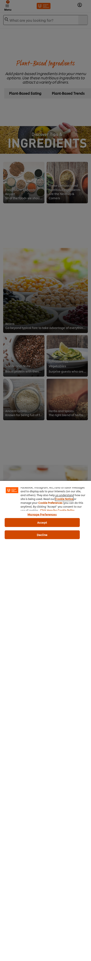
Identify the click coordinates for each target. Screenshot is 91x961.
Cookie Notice (64, 499)
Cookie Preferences (50, 502)
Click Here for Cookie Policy (57, 510)
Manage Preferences (42, 514)
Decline (42, 535)
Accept (42, 522)
